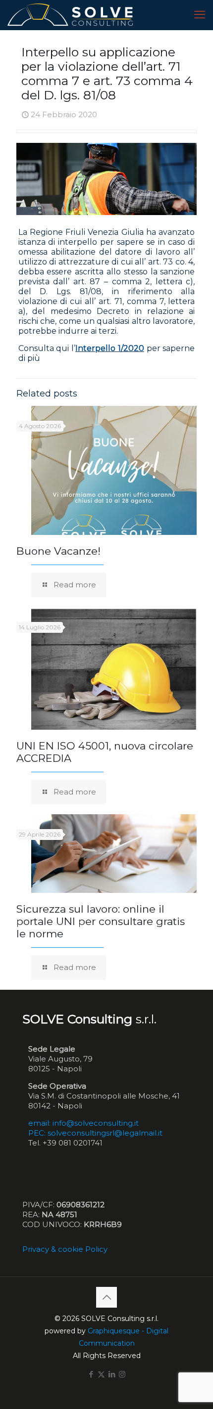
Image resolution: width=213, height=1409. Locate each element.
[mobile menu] (199, 14)
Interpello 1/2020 (109, 348)
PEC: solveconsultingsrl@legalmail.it (95, 1133)
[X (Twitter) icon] (101, 1374)
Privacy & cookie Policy (64, 1249)
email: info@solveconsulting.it (83, 1123)
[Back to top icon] (106, 1297)
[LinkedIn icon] (111, 1374)
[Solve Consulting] (72, 14)
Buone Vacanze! (58, 551)
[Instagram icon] (122, 1374)
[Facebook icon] (91, 1374)
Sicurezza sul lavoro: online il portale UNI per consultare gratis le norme (100, 921)
